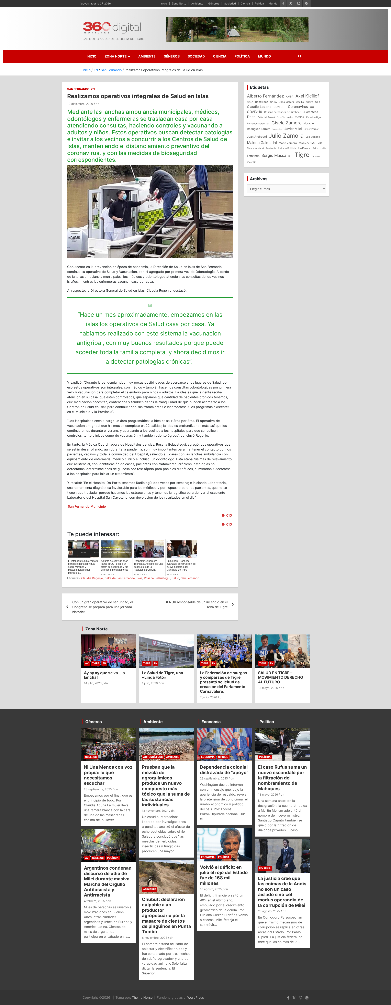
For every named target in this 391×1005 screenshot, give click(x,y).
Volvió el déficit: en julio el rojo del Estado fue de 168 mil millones (224, 875)
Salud (175, 578)
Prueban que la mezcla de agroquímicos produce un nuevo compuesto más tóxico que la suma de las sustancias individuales (166, 785)
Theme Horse (142, 997)
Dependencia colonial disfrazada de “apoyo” (224, 769)
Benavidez (261, 101)
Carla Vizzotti (286, 102)
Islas (139, 578)
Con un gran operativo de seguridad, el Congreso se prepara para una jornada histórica (102, 607)
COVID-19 (254, 112)
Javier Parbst (311, 129)
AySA (250, 102)
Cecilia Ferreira (304, 102)
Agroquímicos (153, 756)
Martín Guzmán (307, 143)
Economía (211, 721)
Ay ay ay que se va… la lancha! (104, 675)
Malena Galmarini (262, 142)
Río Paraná (304, 148)
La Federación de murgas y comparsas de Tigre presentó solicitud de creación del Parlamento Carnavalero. (223, 682)
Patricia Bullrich (287, 148)
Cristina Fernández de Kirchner (282, 112)
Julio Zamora (286, 135)
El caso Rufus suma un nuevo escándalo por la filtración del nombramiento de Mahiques (282, 777)
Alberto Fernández (265, 96)
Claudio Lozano (259, 107)
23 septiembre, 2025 (214, 778)
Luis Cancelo (313, 136)
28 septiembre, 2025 (98, 789)
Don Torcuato (284, 117)
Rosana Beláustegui (157, 578)
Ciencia (245, 3)
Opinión (223, 756)
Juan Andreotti (257, 136)
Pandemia (271, 148)
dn (97, 103)
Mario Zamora (288, 143)
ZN (93, 89)
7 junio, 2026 (208, 697)
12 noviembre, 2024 (155, 810)
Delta (251, 117)
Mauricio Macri (255, 148)
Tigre (302, 154)
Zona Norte (179, 3)
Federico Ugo (313, 117)
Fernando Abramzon (258, 123)
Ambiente (197, 3)
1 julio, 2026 (150, 683)
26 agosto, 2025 (269, 911)
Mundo (273, 3)
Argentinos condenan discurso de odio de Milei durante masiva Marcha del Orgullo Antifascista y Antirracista (108, 881)
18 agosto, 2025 (211, 889)
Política (259, 3)
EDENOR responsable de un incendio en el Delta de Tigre (195, 604)
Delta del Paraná (266, 117)
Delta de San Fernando (119, 578)
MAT (319, 143)
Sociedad (230, 3)
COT (313, 106)
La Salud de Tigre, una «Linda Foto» (162, 675)
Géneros (213, 3)
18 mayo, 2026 (268, 688)
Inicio (163, 3)
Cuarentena (310, 112)
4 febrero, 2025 (94, 901)
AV (87, 663)
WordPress (195, 997)
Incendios (277, 129)
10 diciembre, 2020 (80, 103)
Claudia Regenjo (92, 578)
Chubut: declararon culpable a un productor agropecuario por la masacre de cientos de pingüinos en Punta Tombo (166, 915)
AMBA (289, 96)
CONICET (279, 106)
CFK (317, 101)
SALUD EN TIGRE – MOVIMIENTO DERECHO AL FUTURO (280, 678)
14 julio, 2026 (93, 683)
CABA (273, 102)
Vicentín (251, 162)
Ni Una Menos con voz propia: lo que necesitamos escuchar (108, 775)
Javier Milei (293, 129)
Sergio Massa (273, 155)
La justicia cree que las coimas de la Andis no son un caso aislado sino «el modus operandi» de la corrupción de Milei (282, 892)
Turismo (315, 156)
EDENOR (299, 117)
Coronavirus (298, 106)
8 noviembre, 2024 (154, 937)
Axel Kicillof (307, 96)
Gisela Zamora (286, 122)
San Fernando (78, 89)
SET (290, 156)
